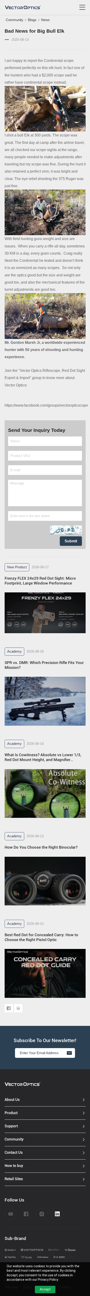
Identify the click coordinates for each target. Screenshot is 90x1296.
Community (14, 20)
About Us (12, 1100)
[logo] (23, 7)
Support (11, 1126)
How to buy (14, 1166)
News (45, 20)
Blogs (32, 20)
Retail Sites (14, 1179)
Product (11, 1113)
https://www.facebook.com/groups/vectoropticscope (46, 405)
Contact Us (14, 1153)
